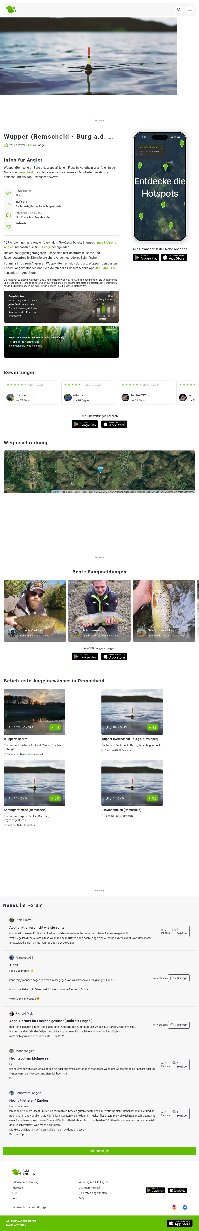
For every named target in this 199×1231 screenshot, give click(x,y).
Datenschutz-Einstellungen (30, 1207)
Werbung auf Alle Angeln (93, 1182)
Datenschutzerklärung (25, 1182)
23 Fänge (44, 247)
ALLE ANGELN (105, 268)
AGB (14, 1193)
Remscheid (25, 172)
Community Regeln (90, 1187)
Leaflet (55, 491)
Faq (81, 1198)
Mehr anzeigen (99, 1151)
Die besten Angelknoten (93, 1193)
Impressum (18, 1187)
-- (16, 228)
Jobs (15, 1198)
